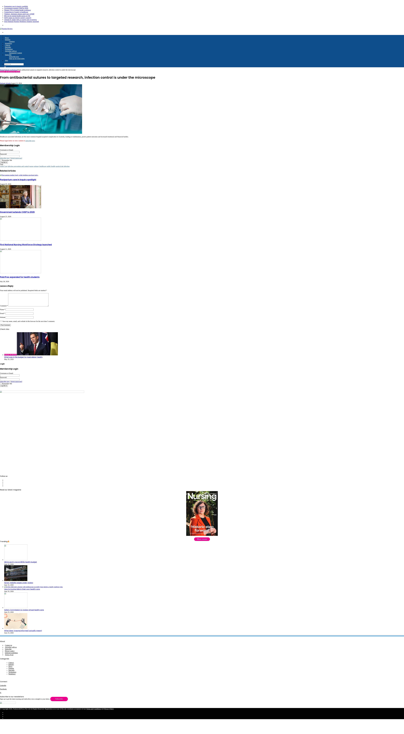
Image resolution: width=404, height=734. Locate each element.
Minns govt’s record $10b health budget (20, 562)
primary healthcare (40, 166)
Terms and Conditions (93, 709)
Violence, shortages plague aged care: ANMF (19, 14)
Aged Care (3, 166)
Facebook (3, 689)
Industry (7, 40)
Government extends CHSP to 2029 (16, 8)
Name (2, 309)
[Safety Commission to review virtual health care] (15, 607)
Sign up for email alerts (17, 58)
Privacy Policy (109, 709)
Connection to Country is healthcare (16, 12)
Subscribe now (14, 57)
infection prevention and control (18, 166)
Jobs (6, 60)
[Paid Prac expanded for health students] (20, 273)
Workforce (8, 43)
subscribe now (30, 141)
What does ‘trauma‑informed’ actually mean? (23, 630)
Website (2, 317)
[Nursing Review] (6, 29)
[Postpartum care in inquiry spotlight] (19, 175)
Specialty (8, 47)
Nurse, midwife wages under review (18, 583)
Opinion (12, 41)
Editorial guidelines (11, 653)
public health (51, 166)
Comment (4, 306)
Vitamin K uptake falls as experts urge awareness (20, 20)
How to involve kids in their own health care (22, 589)
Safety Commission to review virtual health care (24, 610)
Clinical (7, 45)
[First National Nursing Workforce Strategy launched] (20, 240)
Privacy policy (10, 651)
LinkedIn (3, 685)
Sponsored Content (15, 53)
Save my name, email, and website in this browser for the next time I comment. (29, 321)
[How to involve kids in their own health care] (33, 587)
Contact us (8, 645)
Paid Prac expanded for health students (20, 277)
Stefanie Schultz (5, 83)
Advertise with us (11, 51)
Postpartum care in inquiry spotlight (16, 6)
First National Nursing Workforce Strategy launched (21, 21)
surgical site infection (63, 166)
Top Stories (16, 72)
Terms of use (9, 655)
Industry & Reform (11, 70)
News (7, 38)
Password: (3, 154)
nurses (31, 166)
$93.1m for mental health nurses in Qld (17, 16)
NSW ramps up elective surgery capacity (17, 18)
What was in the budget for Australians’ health (23, 357)
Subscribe (8, 55)
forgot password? (16, 158)
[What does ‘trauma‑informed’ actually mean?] (15, 628)
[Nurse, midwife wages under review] (15, 580)
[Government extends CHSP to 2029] (20, 208)
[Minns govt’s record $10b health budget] (15, 560)
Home (2, 70)
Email (2, 313)
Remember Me (7, 160)
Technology (9, 49)
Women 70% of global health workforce (17, 10)
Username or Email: (6, 150)
